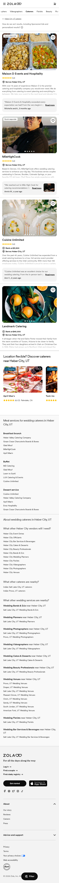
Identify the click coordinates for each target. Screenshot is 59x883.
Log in (6, 767)
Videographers (16, 11)
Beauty (49, 11)
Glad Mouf (7, 445)
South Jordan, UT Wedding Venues (18, 706)
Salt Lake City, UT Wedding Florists (18, 722)
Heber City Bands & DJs (13, 553)
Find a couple (9, 770)
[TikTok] (22, 791)
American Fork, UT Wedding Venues (19, 710)
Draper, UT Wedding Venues (15, 687)
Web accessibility (10, 860)
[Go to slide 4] (33, 68)
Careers (6, 819)
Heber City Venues (11, 572)
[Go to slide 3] (31, 68)
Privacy (6, 847)
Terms (6, 851)
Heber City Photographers (14, 568)
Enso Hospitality (10, 505)
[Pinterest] (9, 791)
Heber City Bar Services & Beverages (19, 541)
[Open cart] (55, 4)
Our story (7, 810)
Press (5, 823)
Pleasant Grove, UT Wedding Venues (19, 695)
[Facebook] (4, 791)
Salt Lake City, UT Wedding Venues (18, 691)
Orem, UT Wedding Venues (15, 699)
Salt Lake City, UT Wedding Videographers (21, 648)
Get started (15, 783)
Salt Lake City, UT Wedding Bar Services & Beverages (26, 737)
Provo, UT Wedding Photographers (18, 637)
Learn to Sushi (9, 473)
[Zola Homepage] (14, 4)
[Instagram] (17, 791)
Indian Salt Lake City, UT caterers (17, 587)
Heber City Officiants (12, 537)
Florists (40, 11)
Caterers (29, 11)
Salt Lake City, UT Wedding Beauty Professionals (24, 672)
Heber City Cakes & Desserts (15, 545)
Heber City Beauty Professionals (17, 549)
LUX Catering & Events (13, 477)
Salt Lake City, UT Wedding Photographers (21, 633)
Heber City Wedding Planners (16, 557)
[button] (52, 37)
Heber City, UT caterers (13, 19)
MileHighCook (9, 449)
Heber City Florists (11, 561)
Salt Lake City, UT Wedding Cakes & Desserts (22, 660)
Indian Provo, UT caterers (14, 591)
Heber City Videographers (14, 564)
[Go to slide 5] (34, 151)
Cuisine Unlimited (10, 481)
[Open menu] (4, 4)
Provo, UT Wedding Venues (15, 683)
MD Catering (8, 466)
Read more (50, 105)
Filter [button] (31, 876)
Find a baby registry (11, 774)
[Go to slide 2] (28, 68)
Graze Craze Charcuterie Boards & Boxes (21, 441)
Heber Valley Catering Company (17, 438)
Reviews (6, 814)
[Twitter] (13, 791)
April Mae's (8, 453)
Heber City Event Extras (13, 534)
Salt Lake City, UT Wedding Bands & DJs (20, 610)
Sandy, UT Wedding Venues (15, 703)
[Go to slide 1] (26, 68)
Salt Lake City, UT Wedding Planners (19, 621)
